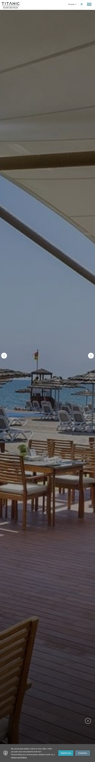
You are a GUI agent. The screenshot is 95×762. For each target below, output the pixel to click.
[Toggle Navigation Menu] (89, 4)
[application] (47, 753)
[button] (4, 356)
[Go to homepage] (10, 5)
